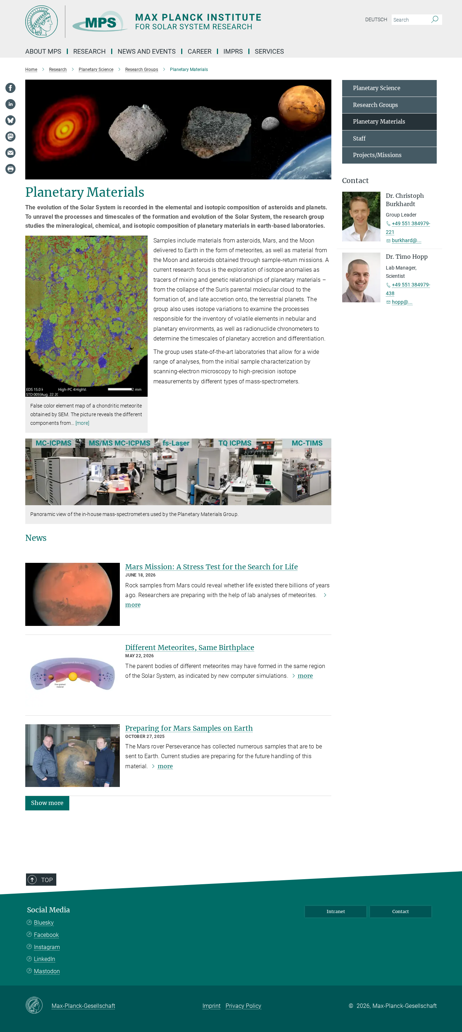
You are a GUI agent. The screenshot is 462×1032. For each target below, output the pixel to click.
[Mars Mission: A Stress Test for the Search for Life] (72, 594)
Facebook (46, 934)
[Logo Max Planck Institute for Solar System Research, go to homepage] (160, 21)
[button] (141, 391)
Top (47, 880)
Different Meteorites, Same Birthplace (189, 647)
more (305, 675)
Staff (359, 138)
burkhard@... (407, 240)
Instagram (47, 947)
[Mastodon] (10, 136)
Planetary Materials (379, 121)
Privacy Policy (243, 1005)
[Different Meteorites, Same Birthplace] (72, 675)
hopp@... (402, 302)
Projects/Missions (377, 155)
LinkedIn (44, 959)
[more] (82, 423)
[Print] (10, 169)
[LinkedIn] (10, 104)
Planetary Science (376, 88)
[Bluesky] (10, 120)
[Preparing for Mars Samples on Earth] (72, 755)
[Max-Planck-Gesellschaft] (38, 1005)
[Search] (434, 20)
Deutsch (376, 19)
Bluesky (44, 922)
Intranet (336, 911)
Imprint (211, 1005)
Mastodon (47, 971)
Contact (400, 911)
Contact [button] (355, 181)
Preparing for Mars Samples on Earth (189, 728)
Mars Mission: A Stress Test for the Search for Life (211, 566)
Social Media (48, 910)
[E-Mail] (10, 152)
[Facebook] (10, 88)
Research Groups (375, 105)
